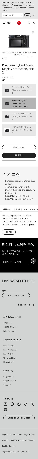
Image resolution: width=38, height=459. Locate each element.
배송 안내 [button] (18, 209)
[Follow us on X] (32, 404)
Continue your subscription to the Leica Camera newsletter (33, 261)
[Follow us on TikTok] (26, 404)
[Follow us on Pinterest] (5, 410)
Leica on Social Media (19, 417)
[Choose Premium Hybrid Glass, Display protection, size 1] (19, 90)
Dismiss (33, 15)
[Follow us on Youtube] (12, 404)
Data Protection (16, 434)
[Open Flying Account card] (34, 23)
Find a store (19, 147)
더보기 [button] (9, 232)
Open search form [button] (29, 23)
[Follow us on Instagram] (5, 404)
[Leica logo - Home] (19, 23)
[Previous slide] (28, 57)
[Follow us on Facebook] (19, 404)
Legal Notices (29, 434)
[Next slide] (32, 57)
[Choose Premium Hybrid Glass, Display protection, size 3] (19, 116)
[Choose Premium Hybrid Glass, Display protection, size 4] (19, 130)
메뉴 (9, 22)
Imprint (5, 434)
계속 (27, 15)
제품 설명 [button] (7, 209)
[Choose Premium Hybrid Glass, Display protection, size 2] (19, 103)
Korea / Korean (16, 295)
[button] (33, 304)
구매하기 (19, 155)
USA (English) (8, 15)
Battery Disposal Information (23, 440)
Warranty (6, 440)
